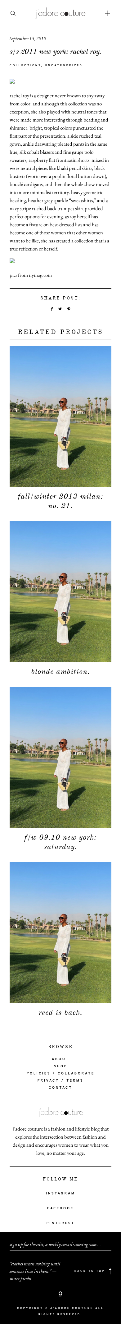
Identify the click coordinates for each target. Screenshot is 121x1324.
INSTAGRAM (60, 1193)
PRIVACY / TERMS (60, 1081)
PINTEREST (61, 1223)
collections (25, 65)
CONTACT (60, 1088)
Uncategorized (64, 65)
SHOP (60, 1066)
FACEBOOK (60, 1208)
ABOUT (60, 1059)
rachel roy (19, 95)
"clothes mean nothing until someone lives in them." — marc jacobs (35, 1271)
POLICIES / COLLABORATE (61, 1073)
